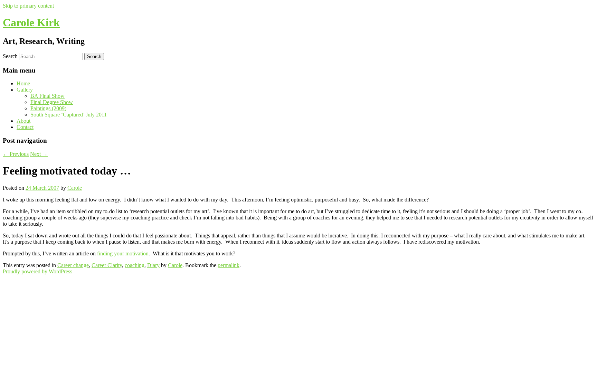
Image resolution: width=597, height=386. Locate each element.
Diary (153, 265)
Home (23, 83)
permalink (228, 265)
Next (39, 154)
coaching (134, 265)
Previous (16, 154)
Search (10, 56)
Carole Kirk (31, 22)
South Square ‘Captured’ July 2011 (68, 114)
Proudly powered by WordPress (37, 271)
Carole (74, 188)
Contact (25, 127)
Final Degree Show (51, 102)
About (23, 121)
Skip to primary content (28, 6)
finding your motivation (123, 253)
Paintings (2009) (48, 108)
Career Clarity (107, 265)
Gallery (25, 90)
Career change (73, 265)
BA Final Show (47, 96)
